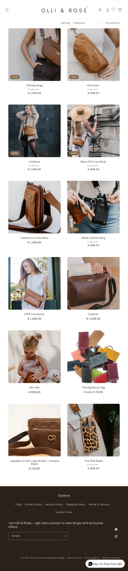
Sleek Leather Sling (93, 237)
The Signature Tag (93, 387)
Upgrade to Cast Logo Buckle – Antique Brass (34, 462)
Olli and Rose (37, 557)
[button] (7, 10)
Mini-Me (35, 387)
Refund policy (75, 557)
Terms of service (111, 557)
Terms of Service (99, 504)
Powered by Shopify (54, 557)
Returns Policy (54, 504)
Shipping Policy (75, 504)
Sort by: (65, 23)
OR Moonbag (34, 85)
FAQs (19, 504)
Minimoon (93, 85)
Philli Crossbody (34, 314)
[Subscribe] (64, 536)
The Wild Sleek (93, 460)
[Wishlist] (113, 10)
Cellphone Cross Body (34, 237)
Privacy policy (92, 557)
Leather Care (64, 512)
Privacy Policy (33, 504)
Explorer (93, 314)
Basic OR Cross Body (93, 161)
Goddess (34, 161)
